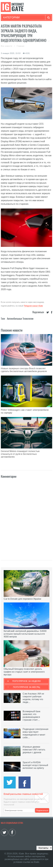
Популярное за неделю (26, 681)
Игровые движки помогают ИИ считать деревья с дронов (34, 750)
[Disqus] (26, 516)
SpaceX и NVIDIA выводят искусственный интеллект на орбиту (35, 765)
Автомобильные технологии (20, 318)
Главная (20, 46)
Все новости (7, 46)
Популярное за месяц (26, 687)
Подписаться (42, 810)
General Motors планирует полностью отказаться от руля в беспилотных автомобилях (20, 454)
